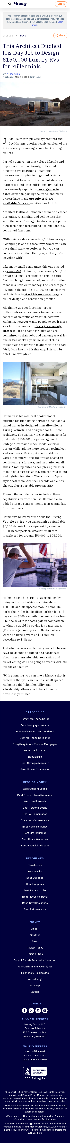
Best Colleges (35, 878)
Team (35, 941)
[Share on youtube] (45, 1010)
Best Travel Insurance (35, 903)
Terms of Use (35, 954)
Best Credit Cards (35, 750)
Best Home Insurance (35, 826)
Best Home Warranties (35, 839)
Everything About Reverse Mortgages (35, 744)
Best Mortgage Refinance (35, 738)
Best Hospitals (35, 884)
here (39, 1133)
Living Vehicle (14, 430)
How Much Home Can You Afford (35, 731)
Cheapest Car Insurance (35, 820)
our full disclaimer (47, 1119)
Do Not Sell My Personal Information (35, 960)
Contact (35, 935)
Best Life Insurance (35, 833)
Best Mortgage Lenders (35, 725)
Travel (23, 35)
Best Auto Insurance (35, 814)
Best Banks (35, 757)
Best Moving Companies (35, 769)
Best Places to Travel (35, 897)
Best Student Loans (35, 789)
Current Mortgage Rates (35, 719)
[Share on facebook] (24, 1010)
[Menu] (5, 4)
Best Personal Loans (35, 808)
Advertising (35, 979)
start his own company (41, 294)
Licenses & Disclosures (35, 973)
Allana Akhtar (14, 74)
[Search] (10, 4)
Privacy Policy (35, 947)
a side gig (14, 271)
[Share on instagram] (38, 1010)
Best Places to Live (35, 890)
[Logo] (20, 4)
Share (62, 35)
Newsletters (35, 865)
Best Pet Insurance (35, 909)
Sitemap (35, 985)
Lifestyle (8, 35)
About (35, 929)
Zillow (25, 639)
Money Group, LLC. (33, 1092)
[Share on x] (31, 1010)
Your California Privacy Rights (35, 966)
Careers (35, 992)
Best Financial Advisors (35, 845)
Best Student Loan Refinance (35, 795)
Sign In (61, 4)
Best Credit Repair (35, 801)
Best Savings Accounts (35, 763)
